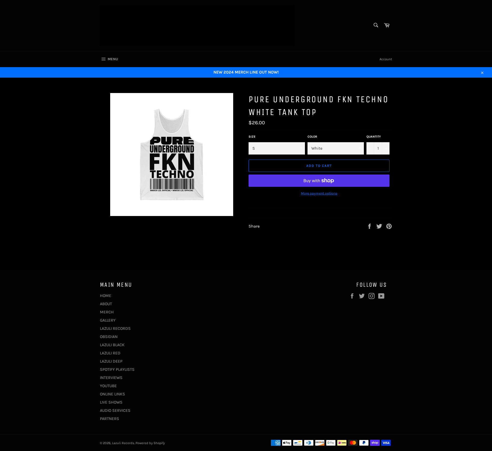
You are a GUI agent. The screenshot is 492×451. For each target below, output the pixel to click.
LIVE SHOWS (111, 402)
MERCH (107, 312)
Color (312, 136)
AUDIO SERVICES (115, 410)
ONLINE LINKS (112, 394)
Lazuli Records (123, 443)
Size (252, 136)
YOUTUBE (108, 385)
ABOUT (106, 303)
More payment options (319, 193)
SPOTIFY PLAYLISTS (117, 369)
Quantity (373, 136)
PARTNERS (109, 418)
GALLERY (108, 320)
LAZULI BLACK (112, 344)
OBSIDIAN (109, 336)
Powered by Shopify (150, 443)
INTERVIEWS (111, 377)
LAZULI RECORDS (115, 328)
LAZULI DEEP (111, 361)
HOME (105, 295)
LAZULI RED (110, 353)
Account (386, 59)
